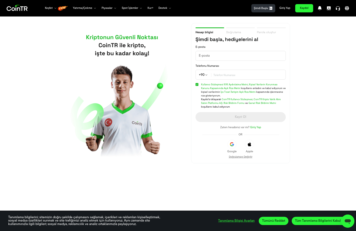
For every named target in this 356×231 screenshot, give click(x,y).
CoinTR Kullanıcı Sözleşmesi (237, 99)
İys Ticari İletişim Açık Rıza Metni (238, 92)
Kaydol (304, 8)
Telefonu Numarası (207, 66)
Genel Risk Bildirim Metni (262, 103)
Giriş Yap (284, 8)
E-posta (200, 47)
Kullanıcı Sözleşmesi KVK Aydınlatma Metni (224, 84)
